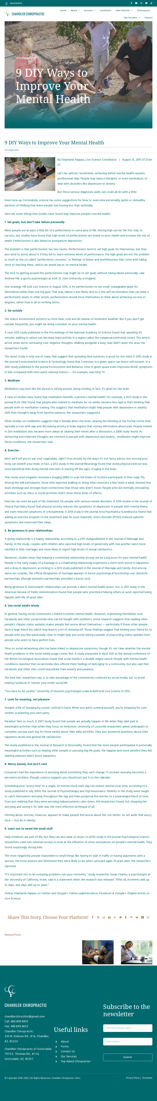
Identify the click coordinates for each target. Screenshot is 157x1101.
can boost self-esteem (130, 362)
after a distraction (101, 431)
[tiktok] (151, 3)
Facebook (105, 893)
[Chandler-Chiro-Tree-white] (10, 987)
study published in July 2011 (22, 791)
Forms (65, 1046)
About (65, 1041)
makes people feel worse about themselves (74, 624)
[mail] (146, 3)
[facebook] (131, 3)
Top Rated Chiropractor (75, 1061)
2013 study (96, 837)
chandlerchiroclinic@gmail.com (25, 1016)
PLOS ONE (20, 402)
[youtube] (136, 3)
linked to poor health (106, 235)
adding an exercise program (22, 517)
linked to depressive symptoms (77, 648)
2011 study (86, 539)
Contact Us (68, 1051)
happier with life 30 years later (24, 597)
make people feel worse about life (84, 815)
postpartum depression (67, 241)
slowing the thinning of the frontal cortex (118, 421)
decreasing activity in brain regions (64, 426)
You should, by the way (82, 459)
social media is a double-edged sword (88, 659)
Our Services (69, 1056)
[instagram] (141, 3)
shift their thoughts (17, 413)
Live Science (12, 898)
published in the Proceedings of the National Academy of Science (69, 332)
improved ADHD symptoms (134, 367)
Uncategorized (26, 58)
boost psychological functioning (108, 573)
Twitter (45, 893)
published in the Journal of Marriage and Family (100, 568)
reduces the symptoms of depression (86, 506)
